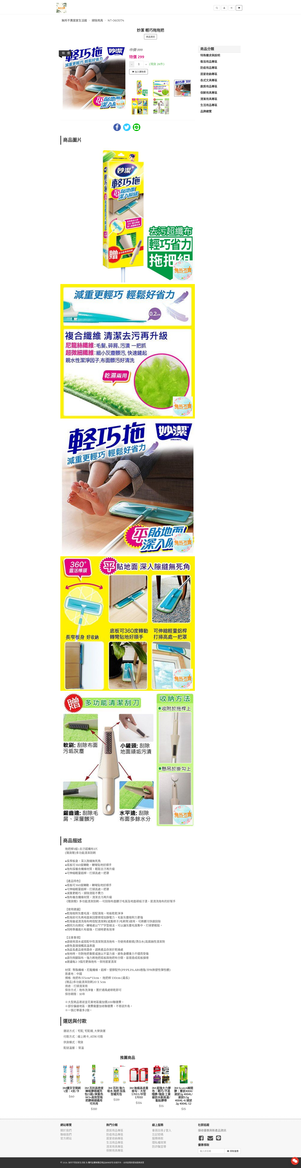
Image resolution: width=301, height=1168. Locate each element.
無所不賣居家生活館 (74, 20)
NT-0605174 (116, 20)
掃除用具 (97, 20)
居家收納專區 (208, 74)
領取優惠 (234, 1151)
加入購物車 (140, 71)
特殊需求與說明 (210, 55)
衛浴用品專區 (208, 61)
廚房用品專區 (208, 86)
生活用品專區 (208, 105)
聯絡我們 (66, 1134)
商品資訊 (150, 36)
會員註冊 (157, 1130)
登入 (168, 1130)
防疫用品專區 (208, 68)
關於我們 (66, 1130)
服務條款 (157, 1138)
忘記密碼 (157, 1134)
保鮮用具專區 (208, 92)
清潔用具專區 (208, 99)
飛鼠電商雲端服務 (132, 1162)
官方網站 (66, 1138)
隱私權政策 (159, 1142)
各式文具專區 (208, 80)
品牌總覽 (206, 111)
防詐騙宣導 (159, 1146)
